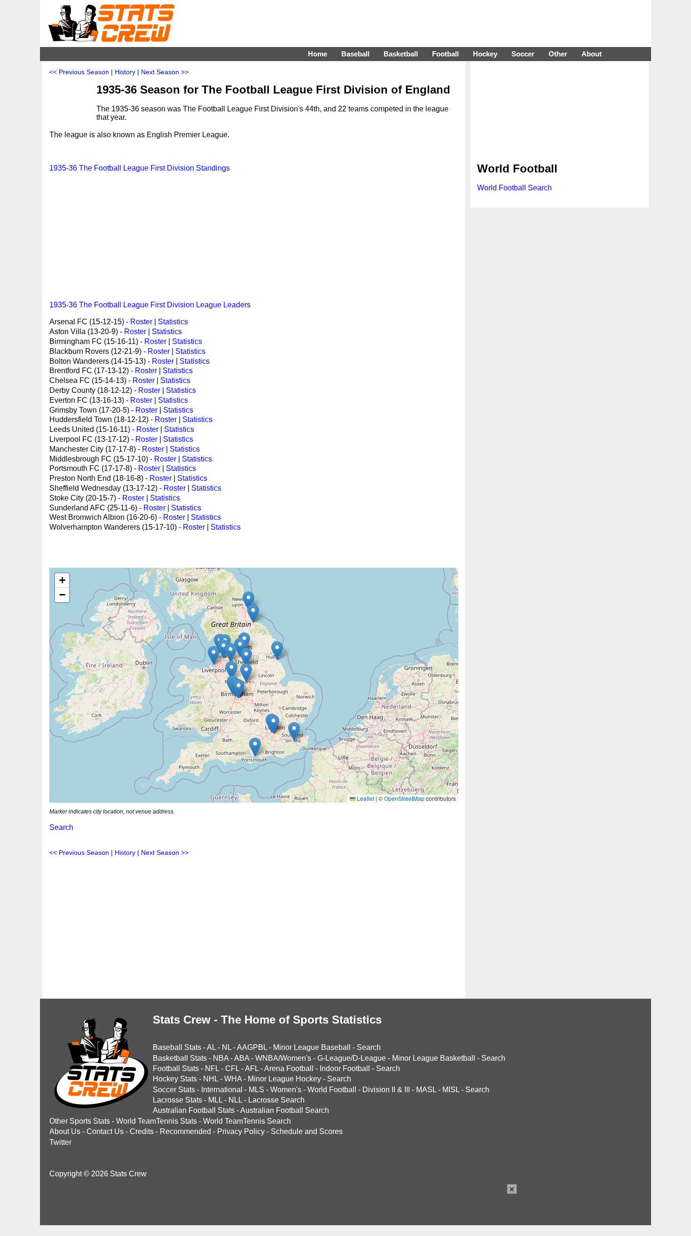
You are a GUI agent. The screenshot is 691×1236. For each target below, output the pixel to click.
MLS (256, 1090)
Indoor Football (345, 1068)
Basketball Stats (180, 1058)
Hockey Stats (175, 1079)
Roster (141, 322)
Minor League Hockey (284, 1079)
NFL (212, 1068)
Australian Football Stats (194, 1110)
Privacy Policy (241, 1131)
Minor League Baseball (312, 1047)
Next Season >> (164, 72)
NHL (210, 1079)
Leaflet (364, 798)
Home (317, 54)
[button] (238, 688)
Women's (285, 1090)
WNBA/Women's (283, 1058)
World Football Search (514, 188)
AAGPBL (252, 1047)
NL (226, 1047)
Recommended (185, 1131)
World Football (331, 1090)
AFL (252, 1068)
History (125, 72)
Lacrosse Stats (177, 1100)
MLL (215, 1100)
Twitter (60, 1142)
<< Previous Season (79, 72)
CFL (232, 1068)
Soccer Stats (174, 1090)
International (222, 1090)
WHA (233, 1079)
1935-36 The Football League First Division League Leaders (150, 305)
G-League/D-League (351, 1058)
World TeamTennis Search (247, 1121)
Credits (142, 1131)
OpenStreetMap (404, 798)
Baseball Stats (177, 1047)
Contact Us (105, 1131)
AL (211, 1047)
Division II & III (386, 1090)
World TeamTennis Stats (156, 1121)
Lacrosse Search (276, 1100)
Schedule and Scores (307, 1131)
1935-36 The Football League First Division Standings (139, 168)
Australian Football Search (284, 1110)
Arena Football (289, 1068)
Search (61, 827)
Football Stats (176, 1068)
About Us (64, 1131)
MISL (450, 1090)
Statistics (173, 322)
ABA (241, 1058)
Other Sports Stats (79, 1121)
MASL (426, 1090)
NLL (235, 1100)
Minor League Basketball (433, 1058)
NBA (220, 1058)
